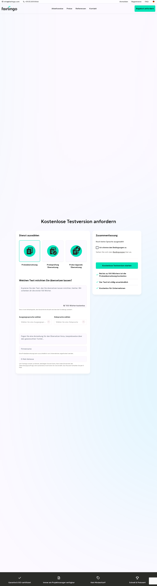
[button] (153, 1)
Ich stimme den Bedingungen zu (112, 247)
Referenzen (81, 8)
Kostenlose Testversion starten (116, 265)
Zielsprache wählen (62, 317)
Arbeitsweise (57, 8)
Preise (69, 8)
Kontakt (93, 8)
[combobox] (35, 322)
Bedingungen (119, 252)
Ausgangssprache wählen (30, 317)
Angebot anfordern (145, 8)
